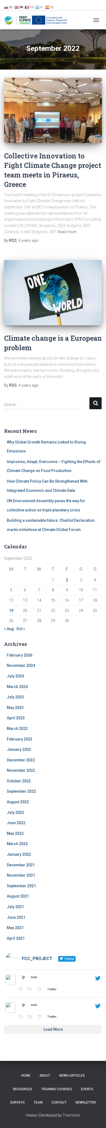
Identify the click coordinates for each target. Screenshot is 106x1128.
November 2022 (21, 770)
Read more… (68, 232)
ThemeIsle (71, 1115)
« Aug (9, 629)
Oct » (20, 629)
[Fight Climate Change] (38, 20)
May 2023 (15, 707)
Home (25, 1075)
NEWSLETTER (86, 1102)
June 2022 (16, 823)
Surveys (17, 1102)
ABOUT (44, 1075)
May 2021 (15, 928)
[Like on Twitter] (41, 989)
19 (11, 610)
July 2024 (15, 676)
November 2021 (21, 875)
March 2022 (17, 844)
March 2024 (17, 687)
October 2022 (19, 781)
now (34, 977)
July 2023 (15, 697)
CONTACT (59, 1102)
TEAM (38, 1102)
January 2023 (19, 749)
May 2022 (15, 833)
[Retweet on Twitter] (31, 989)
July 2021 (15, 907)
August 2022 (18, 802)
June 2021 (16, 917)
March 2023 (17, 728)
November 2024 (21, 665)
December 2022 (21, 760)
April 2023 (16, 718)
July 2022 (15, 812)
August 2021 (18, 896)
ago (28, 240)
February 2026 (19, 655)
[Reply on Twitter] (21, 989)
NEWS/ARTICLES (54, 5)
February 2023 (19, 739)
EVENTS (87, 1089)
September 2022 (21, 791)
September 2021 (21, 886)
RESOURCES (80, 5)
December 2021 (21, 865)
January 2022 (19, 854)
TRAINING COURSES (56, 1089)
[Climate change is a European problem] (53, 292)
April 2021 (16, 938)
